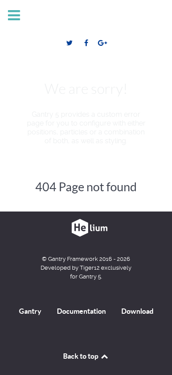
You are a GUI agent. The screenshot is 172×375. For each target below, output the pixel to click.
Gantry (30, 311)
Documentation (81, 311)
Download (137, 311)
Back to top (81, 356)
